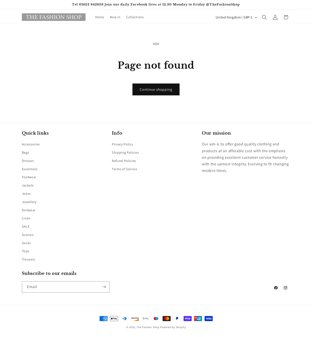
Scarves (28, 235)
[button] (264, 17)
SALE (26, 226)
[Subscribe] (104, 287)
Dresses (28, 161)
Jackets (28, 185)
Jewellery (29, 202)
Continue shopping (156, 89)
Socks (26, 243)
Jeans (26, 193)
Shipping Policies (125, 152)
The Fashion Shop (147, 327)
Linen (26, 218)
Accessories (31, 144)
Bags (25, 152)
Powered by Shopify (173, 327)
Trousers (28, 259)
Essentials (30, 169)
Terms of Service (124, 169)
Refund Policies (124, 161)
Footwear (29, 177)
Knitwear (29, 210)
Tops (26, 251)
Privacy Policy (122, 144)
